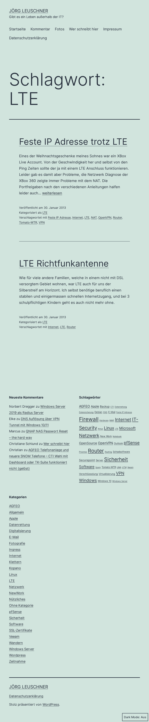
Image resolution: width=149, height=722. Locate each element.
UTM (124, 467)
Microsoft (127, 428)
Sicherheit (116, 459)
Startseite (17, 29)
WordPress (51, 704)
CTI (112, 407)
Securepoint (87, 460)
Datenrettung (121, 407)
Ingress (14, 549)
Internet (77, 217)
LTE (45, 212)
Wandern (16, 643)
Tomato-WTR (28, 222)
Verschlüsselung (88, 473)
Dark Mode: (132, 717)
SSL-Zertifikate (20, 630)
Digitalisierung (20, 531)
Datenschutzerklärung (28, 38)
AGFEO (84, 406)
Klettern (15, 562)
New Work (106, 436)
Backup (105, 406)
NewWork (16, 593)
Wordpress (17, 655)
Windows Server (119, 481)
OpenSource (88, 443)
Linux (109, 427)
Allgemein (16, 512)
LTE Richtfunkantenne (64, 263)
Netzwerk (89, 435)
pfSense (132, 442)
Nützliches (17, 599)
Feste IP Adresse (59, 217)
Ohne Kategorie (21, 605)
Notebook (117, 436)
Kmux (100, 429)
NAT (94, 217)
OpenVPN (104, 217)
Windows (88, 480)
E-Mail (111, 412)
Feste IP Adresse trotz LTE (73, 141)
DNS (105, 412)
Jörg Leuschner (28, 10)
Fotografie (17, 543)
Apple (95, 406)
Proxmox (83, 452)
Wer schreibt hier (83, 29)
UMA (119, 467)
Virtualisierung (107, 473)
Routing (108, 452)
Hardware (103, 420)
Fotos (59, 29)
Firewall (88, 419)
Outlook (118, 443)
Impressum (112, 29)
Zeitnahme (17, 661)
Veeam (130, 467)
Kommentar (40, 29)
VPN (42, 222)
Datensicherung (86, 412)
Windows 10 (104, 480)
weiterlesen (52, 193)
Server (99, 460)
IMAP (111, 420)
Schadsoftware (121, 451)
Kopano (15, 568)
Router (117, 217)
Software (86, 467)
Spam (98, 467)
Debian (98, 412)
